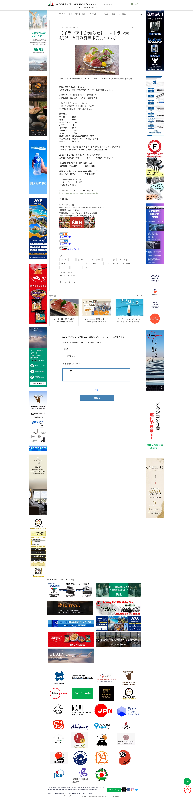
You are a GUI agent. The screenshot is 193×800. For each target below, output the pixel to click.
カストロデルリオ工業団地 (121, 264)
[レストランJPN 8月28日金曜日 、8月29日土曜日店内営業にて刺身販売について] (64, 307)
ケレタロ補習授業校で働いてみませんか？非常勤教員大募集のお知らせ (96, 320)
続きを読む (122, 14)
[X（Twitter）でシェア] (65, 282)
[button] (141, 14)
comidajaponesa (73, 264)
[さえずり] (136, 789)
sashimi (90, 260)
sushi (100, 264)
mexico (72, 260)
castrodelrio (85, 264)
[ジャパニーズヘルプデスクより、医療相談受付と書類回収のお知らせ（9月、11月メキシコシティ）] (129, 307)
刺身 (113, 260)
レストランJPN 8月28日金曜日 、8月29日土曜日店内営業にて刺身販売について (64, 320)
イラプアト (81, 260)
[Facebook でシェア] (60, 282)
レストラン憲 (123, 260)
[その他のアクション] (132, 27)
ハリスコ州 (92, 14)
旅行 (113, 14)
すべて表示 (140, 295)
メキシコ (63, 260)
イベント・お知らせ (65, 272)
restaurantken (76, 268)
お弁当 (63, 264)
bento (107, 264)
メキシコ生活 (104, 14)
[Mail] (187, 781)
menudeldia (64, 268)
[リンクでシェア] (75, 282)
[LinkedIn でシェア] (70, 282)
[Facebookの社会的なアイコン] (128, 789)
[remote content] (96, 235)
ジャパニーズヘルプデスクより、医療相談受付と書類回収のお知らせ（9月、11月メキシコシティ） (129, 320)
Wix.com (105, 796)
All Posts (52, 14)
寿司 (94, 264)
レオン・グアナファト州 (77, 14)
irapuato (106, 260)
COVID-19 (62, 14)
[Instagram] (132, 789)
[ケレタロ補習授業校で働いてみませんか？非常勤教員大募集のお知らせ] (96, 307)
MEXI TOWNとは (82, 789)
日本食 (98, 260)
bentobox (87, 268)
